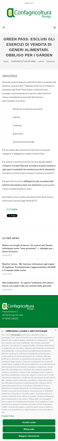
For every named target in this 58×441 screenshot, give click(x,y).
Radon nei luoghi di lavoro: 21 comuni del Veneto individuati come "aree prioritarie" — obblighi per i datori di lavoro (27, 248)
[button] (56, 330)
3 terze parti (15, 335)
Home (6, 61)
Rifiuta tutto (29, 429)
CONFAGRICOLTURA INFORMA (23, 61)
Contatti (29, 3)
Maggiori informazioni (29, 436)
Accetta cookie (29, 422)
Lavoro (41, 61)
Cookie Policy (7, 416)
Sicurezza (51, 61)
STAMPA (13, 209)
